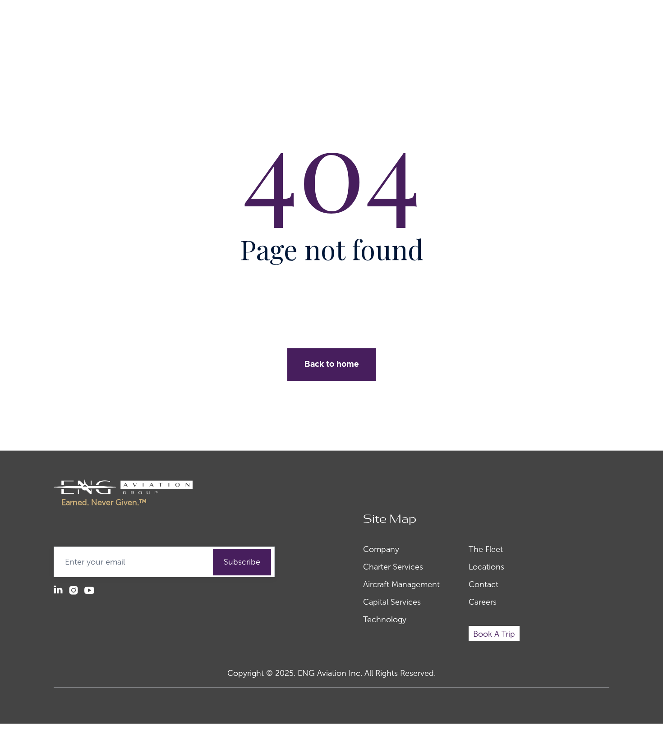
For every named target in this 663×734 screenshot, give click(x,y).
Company (381, 549)
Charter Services (393, 566)
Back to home (331, 364)
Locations (486, 566)
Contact (483, 584)
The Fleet (486, 549)
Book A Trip (494, 634)
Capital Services (392, 601)
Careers (483, 601)
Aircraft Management (401, 584)
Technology (384, 619)
